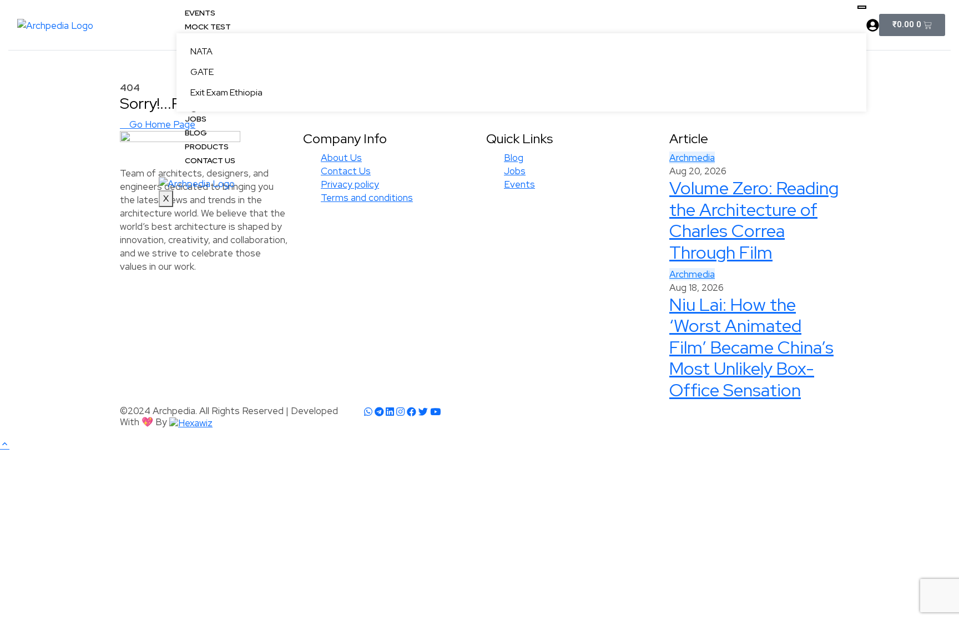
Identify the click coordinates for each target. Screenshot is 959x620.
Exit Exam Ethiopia (226, 92)
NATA (201, 51)
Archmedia (692, 274)
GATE (202, 72)
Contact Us (210, 160)
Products (207, 147)
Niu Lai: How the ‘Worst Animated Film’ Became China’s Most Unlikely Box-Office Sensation (751, 347)
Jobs (195, 119)
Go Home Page (161, 124)
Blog (196, 133)
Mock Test (208, 27)
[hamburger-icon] (861, 7)
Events (200, 13)
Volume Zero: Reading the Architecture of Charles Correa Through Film (754, 220)
